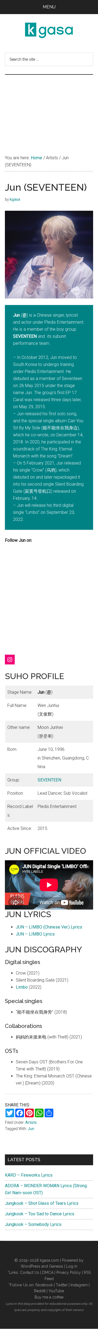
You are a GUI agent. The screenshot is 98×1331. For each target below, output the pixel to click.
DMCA (47, 1272)
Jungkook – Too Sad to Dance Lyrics (39, 1213)
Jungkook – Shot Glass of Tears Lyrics (41, 1203)
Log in (71, 1266)
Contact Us (29, 1272)
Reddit (39, 1291)
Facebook (44, 1285)
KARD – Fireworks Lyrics (29, 1175)
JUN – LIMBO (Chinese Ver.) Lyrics (49, 927)
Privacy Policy (68, 1272)
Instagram (79, 1285)
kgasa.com (49, 1260)
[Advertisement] (49, 109)
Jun (31, 1129)
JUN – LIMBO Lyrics (35, 934)
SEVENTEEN (49, 780)
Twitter (62, 1285)
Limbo (22, 987)
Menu (49, 6)
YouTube (56, 1291)
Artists (31, 1122)
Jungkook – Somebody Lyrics (33, 1224)
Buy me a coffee (49, 1297)
